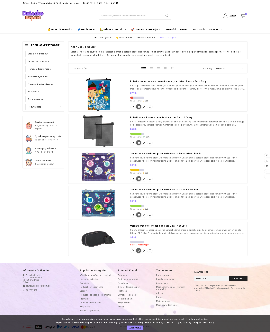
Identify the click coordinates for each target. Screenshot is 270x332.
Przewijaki (85, 299)
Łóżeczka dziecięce (89, 279)
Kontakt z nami (125, 299)
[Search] (167, 15)
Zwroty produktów (165, 279)
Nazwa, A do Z (230, 68)
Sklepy (121, 307)
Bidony (83, 291)
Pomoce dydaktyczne (90, 303)
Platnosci (122, 291)
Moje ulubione (163, 301)
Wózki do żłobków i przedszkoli (95, 275)
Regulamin (123, 283)
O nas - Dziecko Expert (129, 287)
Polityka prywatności (128, 279)
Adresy (159, 293)
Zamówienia (162, 283)
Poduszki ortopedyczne (91, 287)
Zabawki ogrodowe (89, 310)
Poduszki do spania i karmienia (95, 295)
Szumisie (84, 283)
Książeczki (85, 307)
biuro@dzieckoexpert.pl (38, 286)
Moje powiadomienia (166, 305)
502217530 (31, 290)
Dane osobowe (163, 275)
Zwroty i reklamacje (128, 295)
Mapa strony (124, 303)
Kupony (160, 297)
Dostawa (122, 275)
